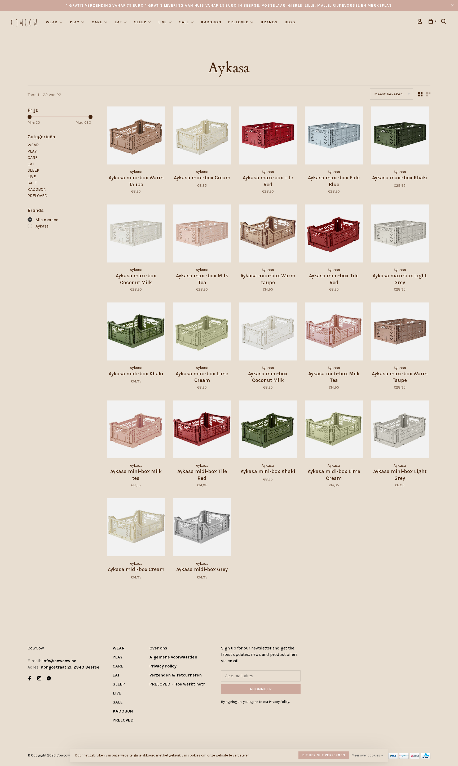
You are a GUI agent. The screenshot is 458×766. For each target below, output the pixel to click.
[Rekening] (420, 22)
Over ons (158, 648)
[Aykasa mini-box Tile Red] (334, 234)
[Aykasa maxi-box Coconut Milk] (136, 234)
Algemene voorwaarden (173, 657)
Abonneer (261, 689)
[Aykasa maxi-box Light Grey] (400, 234)
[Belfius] (415, 757)
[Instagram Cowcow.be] (39, 678)
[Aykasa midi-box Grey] (202, 528)
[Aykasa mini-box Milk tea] (136, 430)
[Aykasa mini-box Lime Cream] (202, 332)
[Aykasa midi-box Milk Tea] (334, 332)
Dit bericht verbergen (323, 755)
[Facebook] (30, 678)
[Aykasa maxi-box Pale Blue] (334, 136)
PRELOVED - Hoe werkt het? (177, 684)
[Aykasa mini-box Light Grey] (400, 430)
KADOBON (211, 22)
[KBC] (425, 757)
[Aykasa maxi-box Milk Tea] (202, 234)
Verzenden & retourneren (175, 675)
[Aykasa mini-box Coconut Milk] (268, 332)
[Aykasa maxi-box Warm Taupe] (400, 332)
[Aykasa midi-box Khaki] (136, 332)
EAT (118, 22)
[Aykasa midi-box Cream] (136, 528)
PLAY (75, 22)
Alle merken (47, 219)
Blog (290, 22)
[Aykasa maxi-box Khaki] (400, 136)
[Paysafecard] (404, 757)
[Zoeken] (444, 22)
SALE (184, 22)
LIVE (162, 22)
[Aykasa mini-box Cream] (202, 136)
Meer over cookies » (367, 755)
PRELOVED (238, 22)
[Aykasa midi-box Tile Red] (202, 430)
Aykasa (42, 226)
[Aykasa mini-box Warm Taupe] (136, 136)
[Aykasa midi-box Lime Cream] (334, 430)
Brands (269, 22)
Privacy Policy (163, 666)
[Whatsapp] (49, 678)
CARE (97, 22)
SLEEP (140, 22)
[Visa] (393, 757)
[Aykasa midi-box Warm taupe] (268, 234)
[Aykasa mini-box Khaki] (268, 430)
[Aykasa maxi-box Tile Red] (268, 136)
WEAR (52, 22)
